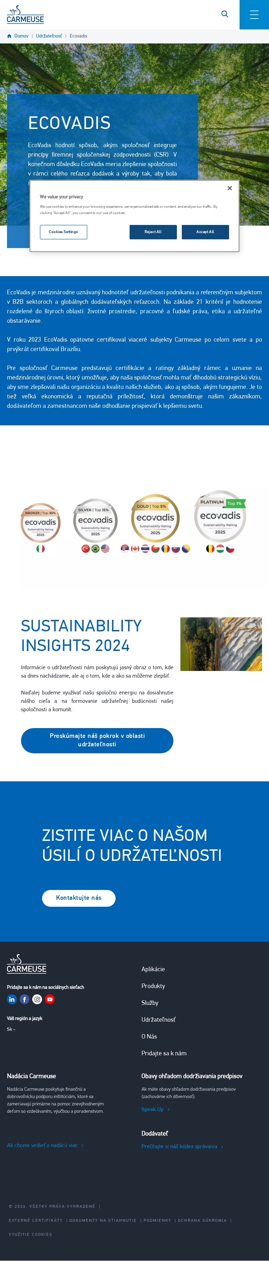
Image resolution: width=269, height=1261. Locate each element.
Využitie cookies (31, 1235)
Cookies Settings (63, 232)
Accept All (205, 232)
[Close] (229, 188)
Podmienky (157, 1221)
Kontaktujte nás (79, 898)
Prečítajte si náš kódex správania (179, 1147)
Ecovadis (78, 36)
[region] (134, 216)
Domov (21, 36)
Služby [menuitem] (150, 1003)
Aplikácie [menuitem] (153, 970)
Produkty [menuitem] (153, 987)
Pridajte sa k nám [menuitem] (164, 1054)
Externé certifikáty (36, 1221)
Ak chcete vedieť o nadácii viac (42, 1146)
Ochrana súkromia (202, 1221)
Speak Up (153, 1109)
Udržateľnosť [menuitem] (158, 1020)
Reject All (153, 232)
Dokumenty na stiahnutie (103, 1221)
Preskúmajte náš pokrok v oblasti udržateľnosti (97, 740)
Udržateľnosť (49, 36)
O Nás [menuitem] (149, 1037)
